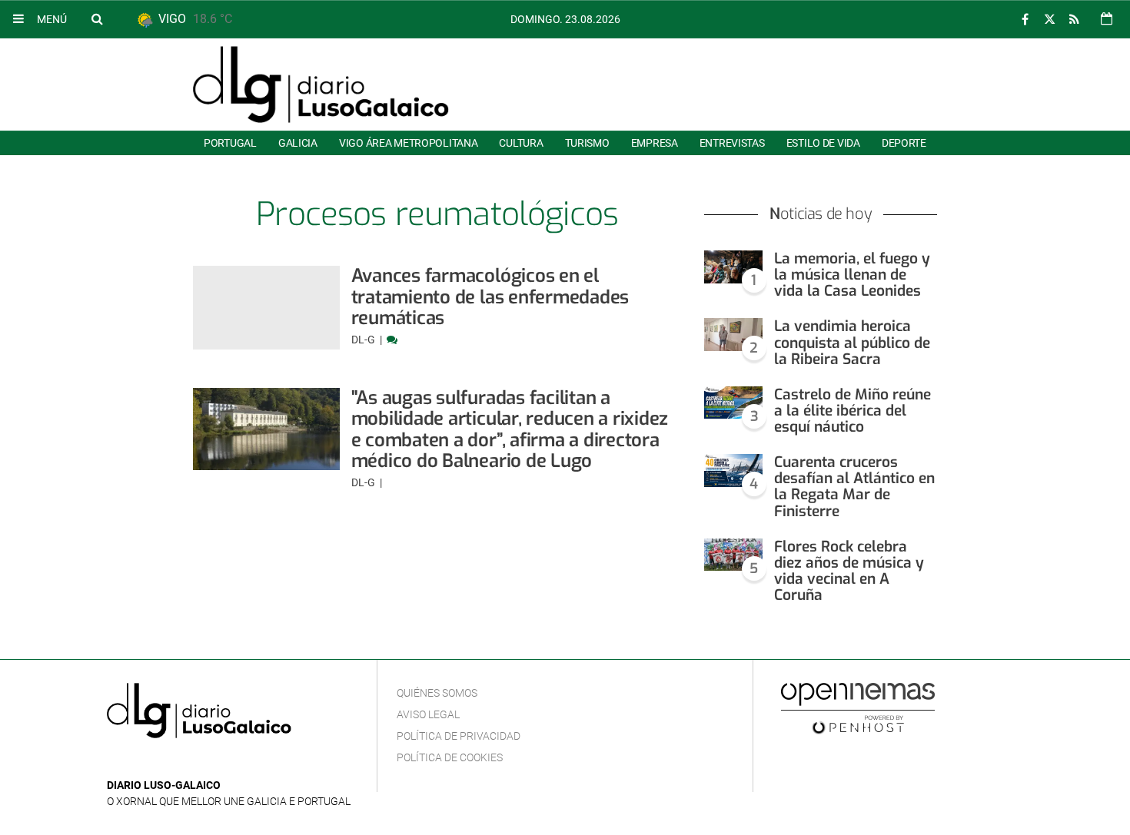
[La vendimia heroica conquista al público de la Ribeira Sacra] (733, 334)
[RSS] (1074, 19)
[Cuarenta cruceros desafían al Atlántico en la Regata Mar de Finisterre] (733, 470)
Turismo (587, 143)
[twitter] (1049, 19)
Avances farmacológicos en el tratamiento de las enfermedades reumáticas (490, 296)
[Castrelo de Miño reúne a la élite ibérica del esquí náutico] (733, 402)
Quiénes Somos (437, 693)
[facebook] (1024, 19)
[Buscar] (96, 18)
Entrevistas (732, 143)
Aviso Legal (428, 714)
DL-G (364, 339)
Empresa (654, 143)
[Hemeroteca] (1106, 19)
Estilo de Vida (823, 143)
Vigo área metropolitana (408, 143)
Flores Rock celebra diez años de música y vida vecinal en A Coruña (849, 571)
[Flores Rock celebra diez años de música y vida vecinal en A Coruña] (733, 555)
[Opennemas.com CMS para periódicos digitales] (858, 707)
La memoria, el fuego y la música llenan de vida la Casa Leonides (852, 274)
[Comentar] (392, 339)
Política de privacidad (458, 736)
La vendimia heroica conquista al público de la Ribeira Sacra (852, 342)
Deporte (904, 143)
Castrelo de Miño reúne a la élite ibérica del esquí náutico (852, 410)
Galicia (297, 143)
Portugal (230, 143)
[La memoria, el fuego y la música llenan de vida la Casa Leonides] (733, 266)
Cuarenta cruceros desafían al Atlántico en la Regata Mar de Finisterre (854, 486)
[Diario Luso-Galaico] (321, 84)
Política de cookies (450, 757)
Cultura (521, 143)
